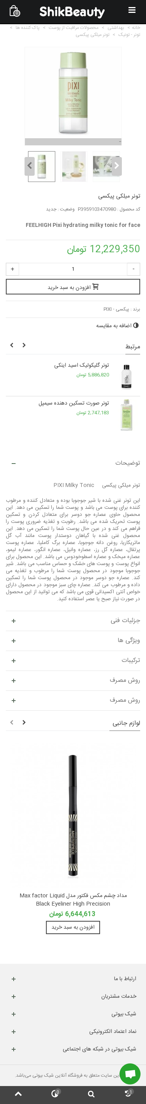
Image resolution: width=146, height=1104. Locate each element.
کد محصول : (128, 209)
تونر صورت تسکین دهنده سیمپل (74, 404)
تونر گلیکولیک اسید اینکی (81, 366)
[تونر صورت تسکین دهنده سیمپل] (126, 415)
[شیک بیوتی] (72, 12)
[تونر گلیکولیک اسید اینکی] (126, 377)
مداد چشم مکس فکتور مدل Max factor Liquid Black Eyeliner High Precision (73, 900)
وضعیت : (66, 209)
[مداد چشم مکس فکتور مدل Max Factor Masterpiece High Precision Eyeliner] (73, 815)
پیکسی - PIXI (116, 309)
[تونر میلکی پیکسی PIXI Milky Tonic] (40, 166)
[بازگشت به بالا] (18, 1095)
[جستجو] (91, 1095)
